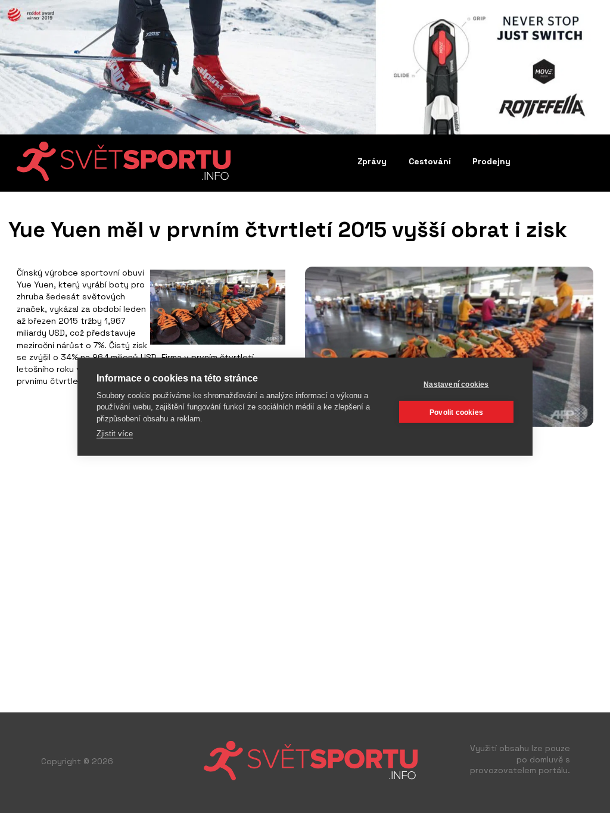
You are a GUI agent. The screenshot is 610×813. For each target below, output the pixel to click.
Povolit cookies (456, 412)
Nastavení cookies (456, 384)
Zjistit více (115, 433)
